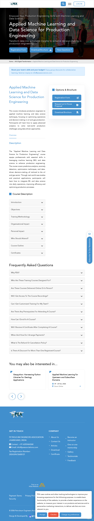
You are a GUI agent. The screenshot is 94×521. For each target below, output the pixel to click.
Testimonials (73, 456)
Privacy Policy (30, 496)
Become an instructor (72, 439)
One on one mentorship (72, 446)
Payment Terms (15, 496)
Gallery (70, 452)
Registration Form (18, 50)
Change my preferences (70, 515)
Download (55, 450)
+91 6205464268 (26, 444)
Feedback (72, 460)
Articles (54, 446)
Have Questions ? (64, 50)
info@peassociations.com (42, 73)
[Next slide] (21, 396)
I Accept (42, 515)
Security (12, 499)
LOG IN (79, 4)
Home (11, 61)
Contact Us (55, 441)
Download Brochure (39, 50)
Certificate (55, 454)
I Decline (53, 515)
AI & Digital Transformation (23, 61)
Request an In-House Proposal (63, 105)
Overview (12, 135)
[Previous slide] (12, 396)
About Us (55, 437)
